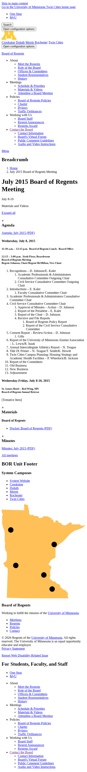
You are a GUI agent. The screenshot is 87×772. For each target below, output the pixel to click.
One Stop (16, 14)
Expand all (8, 213)
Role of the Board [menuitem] (29, 67)
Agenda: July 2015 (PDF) (18, 233)
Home (14, 168)
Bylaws (23, 730)
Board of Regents (13, 53)
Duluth (20, 42)
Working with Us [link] (21, 115)
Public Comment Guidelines (36, 763)
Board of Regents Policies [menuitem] (34, 100)
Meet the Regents (29, 686)
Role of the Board (29, 690)
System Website (20, 480)
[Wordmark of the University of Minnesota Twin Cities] (43, 38)
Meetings (15, 620)
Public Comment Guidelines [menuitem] (36, 140)
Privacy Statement (13, 648)
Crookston (8, 42)
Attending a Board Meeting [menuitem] (35, 93)
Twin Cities (55, 42)
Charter (22, 727)
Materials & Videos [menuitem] (30, 89)
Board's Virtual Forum (32, 759)
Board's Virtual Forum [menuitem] (32, 137)
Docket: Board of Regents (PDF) (31, 428)
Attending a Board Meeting (35, 716)
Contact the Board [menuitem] (21, 129)
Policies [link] (15, 96)
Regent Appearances (31, 745)
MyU (13, 17)
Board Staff (25, 741)
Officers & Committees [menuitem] (32, 71)
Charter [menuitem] (22, 104)
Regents (15, 623)
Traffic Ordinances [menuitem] (30, 111)
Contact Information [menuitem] (31, 133)
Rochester (41, 42)
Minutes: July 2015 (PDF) (18, 448)
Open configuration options (19, 29)
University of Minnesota (63, 613)
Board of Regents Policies (34, 723)
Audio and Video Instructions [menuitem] (36, 144)
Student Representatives (33, 697)
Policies (15, 627)
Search (7, 24)
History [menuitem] (22, 78)
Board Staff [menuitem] (25, 118)
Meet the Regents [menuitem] (29, 64)
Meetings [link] (15, 82)
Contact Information (31, 756)
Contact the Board (21, 752)
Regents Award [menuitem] (27, 126)
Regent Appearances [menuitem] (31, 122)
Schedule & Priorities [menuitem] (31, 86)
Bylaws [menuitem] (23, 107)
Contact (15, 630)
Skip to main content (15, 3)
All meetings (10, 455)
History (22, 701)
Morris (29, 42)
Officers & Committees (32, 694)
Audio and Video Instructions (36, 767)
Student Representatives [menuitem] (33, 75)
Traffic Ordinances (30, 734)
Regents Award (27, 748)
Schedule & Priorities (31, 708)
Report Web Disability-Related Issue (25, 655)
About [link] (14, 60)
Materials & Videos (30, 712)
